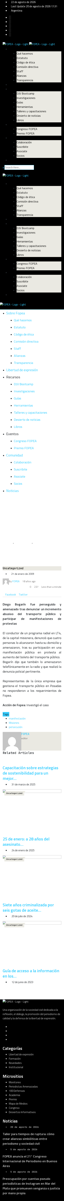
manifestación (17, 718)
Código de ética (26, 62)
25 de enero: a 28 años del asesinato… (26, 841)
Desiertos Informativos (22, 1112)
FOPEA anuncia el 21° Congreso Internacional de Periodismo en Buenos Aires (30, 1161)
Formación (15, 1059)
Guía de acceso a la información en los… (31, 973)
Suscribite (22, 147)
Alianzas (21, 76)
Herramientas (25, 107)
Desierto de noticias (29, 115)
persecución (15, 727)
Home (8, 543)
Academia (14, 1095)
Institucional (16, 1067)
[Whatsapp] (31, 595)
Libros (20, 120)
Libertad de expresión (22, 84)
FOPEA (25, 734)
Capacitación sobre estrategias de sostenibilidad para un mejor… (30, 772)
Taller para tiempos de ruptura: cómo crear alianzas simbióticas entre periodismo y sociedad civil (28, 1139)
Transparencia (25, 80)
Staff (20, 71)
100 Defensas (17, 1091)
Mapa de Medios (18, 1104)
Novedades (15, 1063)
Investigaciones (26, 98)
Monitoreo (15, 1082)
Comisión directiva (27, 67)
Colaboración (24, 142)
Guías (20, 102)
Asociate (22, 151)
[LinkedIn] (29, 595)
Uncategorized (22, 543)
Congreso (14, 1108)
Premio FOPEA (25, 133)
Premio (13, 1099)
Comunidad (16, 138)
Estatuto (22, 58)
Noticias (14, 160)
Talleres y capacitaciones (31, 111)
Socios (21, 155)
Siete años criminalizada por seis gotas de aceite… (28, 907)
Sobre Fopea (16, 49)
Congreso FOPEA (27, 129)
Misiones (14, 723)
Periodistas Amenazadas (23, 1086)
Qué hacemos (25, 53)
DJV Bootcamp (25, 93)
